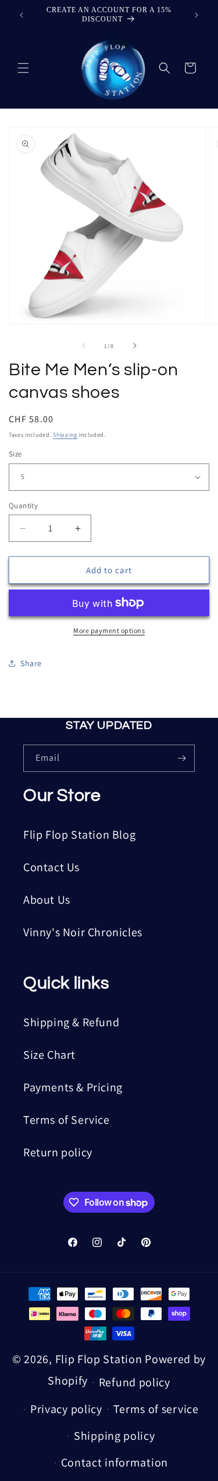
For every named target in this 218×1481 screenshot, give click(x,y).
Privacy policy (66, 1409)
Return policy (57, 1152)
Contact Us (51, 867)
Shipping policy (114, 1435)
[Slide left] (84, 345)
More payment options (109, 630)
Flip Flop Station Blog (79, 834)
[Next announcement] (196, 15)
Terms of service (156, 1409)
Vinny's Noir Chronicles (82, 932)
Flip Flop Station (100, 1359)
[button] (23, 68)
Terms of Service (66, 1119)
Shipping (65, 434)
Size (15, 454)
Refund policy (134, 1382)
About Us (46, 899)
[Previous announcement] (21, 15)
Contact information (114, 1462)
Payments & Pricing (73, 1087)
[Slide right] (135, 345)
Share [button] (31, 663)
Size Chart (49, 1054)
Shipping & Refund (71, 1022)
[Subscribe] (181, 758)
